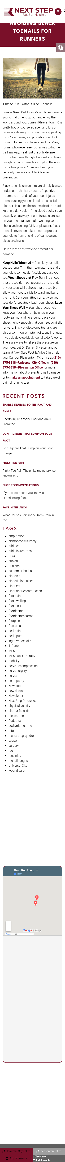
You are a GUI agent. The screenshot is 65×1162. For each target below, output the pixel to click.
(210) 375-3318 (26, 997)
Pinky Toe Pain (13, 463)
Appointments (18, 1158)
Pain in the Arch (15, 507)
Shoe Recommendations (21, 485)
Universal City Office (18, 1151)
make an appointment (25, 377)
